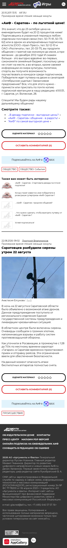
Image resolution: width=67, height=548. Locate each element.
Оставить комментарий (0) (34, 145)
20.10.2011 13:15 (9, 12)
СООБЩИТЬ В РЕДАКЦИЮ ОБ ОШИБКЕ (25, 448)
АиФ (29, 300)
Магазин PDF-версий (35, 439)
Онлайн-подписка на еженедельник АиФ (30, 443)
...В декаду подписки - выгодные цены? (33, 114)
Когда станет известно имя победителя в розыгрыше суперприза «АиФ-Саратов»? (35, 194)
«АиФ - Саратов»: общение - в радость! (33, 118)
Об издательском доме (18, 435)
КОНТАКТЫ (43, 435)
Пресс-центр (10, 439)
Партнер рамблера (29, 533)
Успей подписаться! (24, 222)
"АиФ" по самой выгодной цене (28, 121)
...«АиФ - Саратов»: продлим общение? (34, 203)
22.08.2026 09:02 (11, 240)
